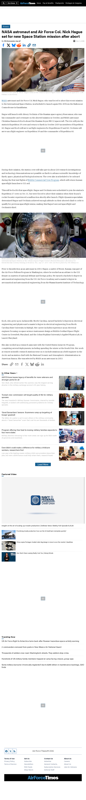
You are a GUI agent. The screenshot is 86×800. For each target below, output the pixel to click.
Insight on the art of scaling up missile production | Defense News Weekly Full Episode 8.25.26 (37, 525)
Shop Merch (28, 770)
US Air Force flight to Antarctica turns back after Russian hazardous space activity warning (40, 641)
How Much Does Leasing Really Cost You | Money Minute (34, 553)
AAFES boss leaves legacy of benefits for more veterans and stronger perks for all (27, 378)
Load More (43, 464)
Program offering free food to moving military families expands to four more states (29, 431)
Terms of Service (10, 764)
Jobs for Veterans (70, 767)
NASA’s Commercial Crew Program (43, 180)
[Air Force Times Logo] (27, 3)
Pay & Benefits (48, 3)
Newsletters (28, 764)
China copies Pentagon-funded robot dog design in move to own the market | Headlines (44, 542)
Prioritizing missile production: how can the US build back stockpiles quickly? (41, 531)
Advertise (47, 761)
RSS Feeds (28, 767)
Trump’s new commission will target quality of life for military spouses (27, 396)
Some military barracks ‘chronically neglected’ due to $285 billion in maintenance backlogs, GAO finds (43, 665)
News (39, 3)
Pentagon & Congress (74, 3)
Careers (67, 761)
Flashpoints (59, 3)
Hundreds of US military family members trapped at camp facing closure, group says (37, 658)
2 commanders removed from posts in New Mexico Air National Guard (31, 647)
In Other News (9, 373)
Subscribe (28, 761)
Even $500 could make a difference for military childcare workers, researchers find (26, 448)
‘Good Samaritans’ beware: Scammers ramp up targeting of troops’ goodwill (27, 413)
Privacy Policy (9, 761)
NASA (4, 100)
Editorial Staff (49, 770)
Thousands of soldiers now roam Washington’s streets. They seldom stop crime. (35, 653)
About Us (67, 764)
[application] (43, 500)
